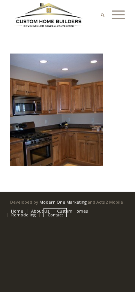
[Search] (98, 15)
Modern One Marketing (63, 202)
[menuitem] (98, 15)
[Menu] (114, 15)
